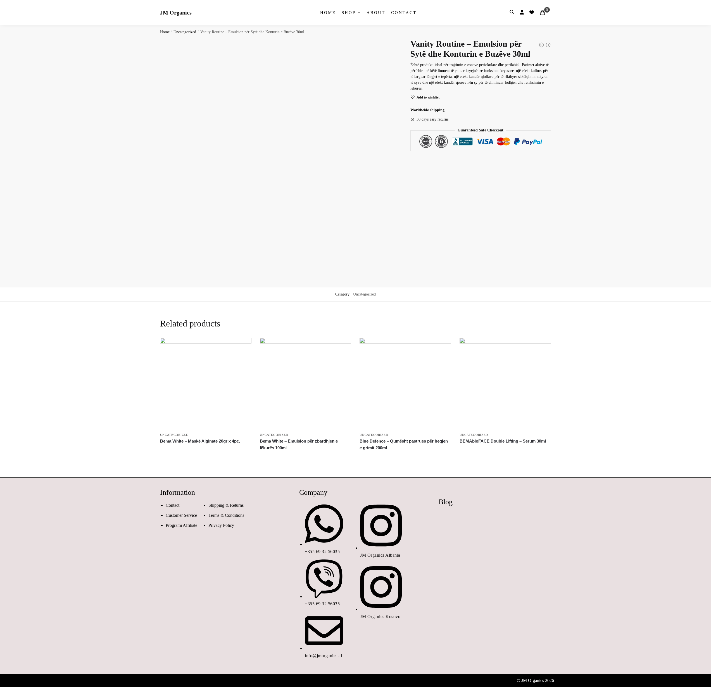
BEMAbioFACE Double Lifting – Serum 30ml (503, 441)
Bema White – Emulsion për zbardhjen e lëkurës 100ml (299, 444)
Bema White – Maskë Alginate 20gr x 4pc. (200, 441)
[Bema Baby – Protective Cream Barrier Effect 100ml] (541, 45)
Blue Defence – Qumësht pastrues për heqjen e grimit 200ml (404, 444)
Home (165, 32)
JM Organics (176, 12)
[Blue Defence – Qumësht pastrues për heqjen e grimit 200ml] (405, 383)
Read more (205, 457)
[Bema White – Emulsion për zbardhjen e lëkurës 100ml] (305, 383)
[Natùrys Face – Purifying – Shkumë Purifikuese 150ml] (548, 45)
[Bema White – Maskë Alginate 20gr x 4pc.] (205, 383)
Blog (446, 502)
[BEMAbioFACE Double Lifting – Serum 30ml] (505, 383)
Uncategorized (184, 32)
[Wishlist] (243, 346)
